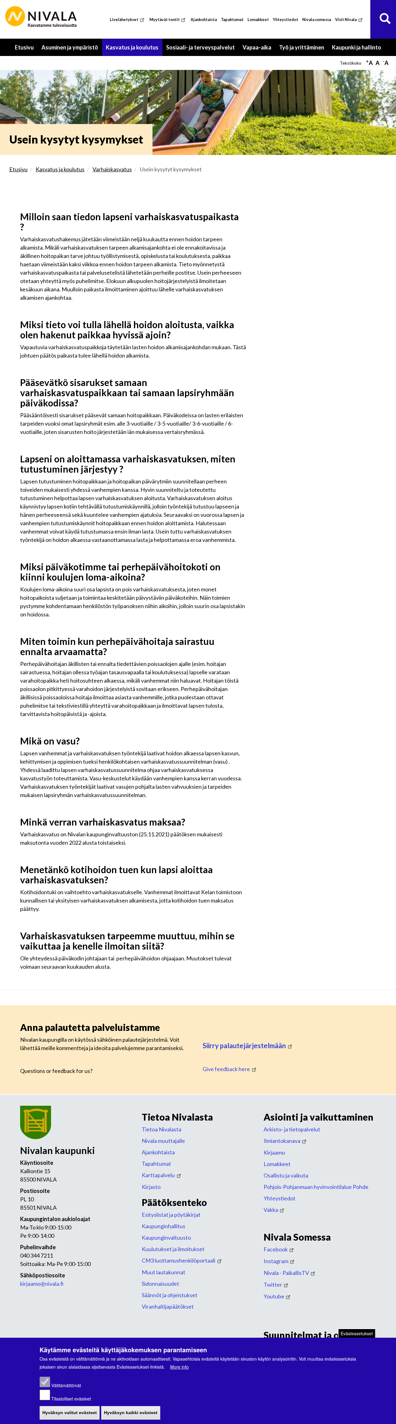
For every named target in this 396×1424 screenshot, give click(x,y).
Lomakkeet (258, 19)
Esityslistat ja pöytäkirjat (171, 1214)
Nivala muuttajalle (163, 1140)
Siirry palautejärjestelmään (244, 1045)
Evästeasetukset (357, 1333)
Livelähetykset (124, 19)
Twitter (273, 1284)
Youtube (274, 1296)
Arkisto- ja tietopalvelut (292, 1129)
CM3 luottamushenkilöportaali (178, 1260)
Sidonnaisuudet (160, 1283)
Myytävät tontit (164, 19)
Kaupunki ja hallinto (358, 50)
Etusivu (24, 47)
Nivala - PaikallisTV (286, 1272)
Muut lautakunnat (163, 1272)
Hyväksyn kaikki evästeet (130, 1412)
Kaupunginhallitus (163, 1226)
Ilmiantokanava (282, 1140)
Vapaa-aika (259, 50)
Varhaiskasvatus (112, 169)
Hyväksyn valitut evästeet (69, 1412)
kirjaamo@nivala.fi (42, 1283)
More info (179, 1367)
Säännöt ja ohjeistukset (169, 1295)
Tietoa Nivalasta (161, 1129)
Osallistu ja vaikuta (286, 1175)
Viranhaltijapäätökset (168, 1306)
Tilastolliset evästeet (71, 1399)
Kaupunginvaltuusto (166, 1237)
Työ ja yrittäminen (303, 50)
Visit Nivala (346, 19)
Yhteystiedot (285, 19)
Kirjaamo (274, 1152)
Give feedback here (226, 1069)
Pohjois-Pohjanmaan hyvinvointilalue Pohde (316, 1186)
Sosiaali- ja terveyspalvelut (202, 50)
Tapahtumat (232, 19)
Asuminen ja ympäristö (71, 50)
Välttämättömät (66, 1386)
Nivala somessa (316, 19)
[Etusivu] (42, 17)
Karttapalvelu (158, 1175)
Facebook (276, 1249)
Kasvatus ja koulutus (134, 50)
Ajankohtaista (204, 19)
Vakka (271, 1209)
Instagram (276, 1261)
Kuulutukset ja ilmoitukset (173, 1249)
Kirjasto (151, 1186)
